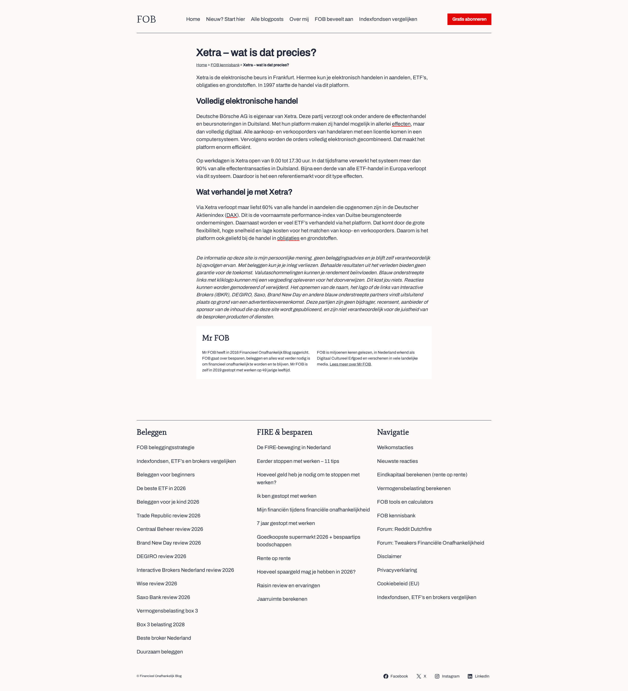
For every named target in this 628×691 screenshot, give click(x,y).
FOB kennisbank (225, 65)
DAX (231, 215)
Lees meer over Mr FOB (350, 364)
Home (201, 65)
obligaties (288, 238)
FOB (146, 19)
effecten (401, 124)
